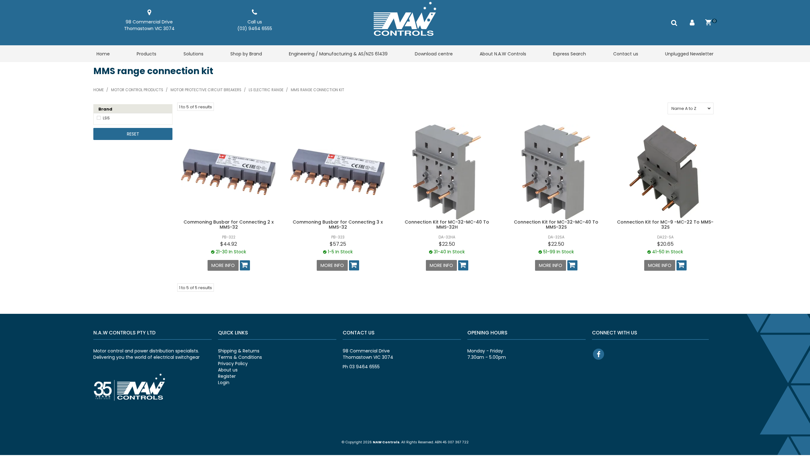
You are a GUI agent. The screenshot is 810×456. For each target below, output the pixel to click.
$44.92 (228, 244)
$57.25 (338, 244)
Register (227, 376)
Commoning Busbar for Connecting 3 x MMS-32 (338, 224)
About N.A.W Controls (503, 54)
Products (146, 54)
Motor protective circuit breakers (206, 89)
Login (223, 382)
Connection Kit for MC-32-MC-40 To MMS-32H (447, 224)
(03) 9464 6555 (254, 28)
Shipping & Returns (238, 351)
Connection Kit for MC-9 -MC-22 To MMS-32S (665, 224)
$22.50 (447, 244)
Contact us (625, 54)
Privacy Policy (233, 363)
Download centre (434, 54)
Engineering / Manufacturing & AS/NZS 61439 (338, 54)
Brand (105, 109)
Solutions (193, 54)
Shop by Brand (246, 54)
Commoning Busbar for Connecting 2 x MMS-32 (229, 224)
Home (103, 54)
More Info (223, 265)
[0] (708, 22)
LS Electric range (266, 89)
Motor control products (137, 89)
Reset (133, 134)
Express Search (569, 54)
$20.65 (665, 244)
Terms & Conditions (240, 357)
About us (228, 370)
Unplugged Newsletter (689, 54)
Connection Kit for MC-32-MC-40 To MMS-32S (556, 224)
